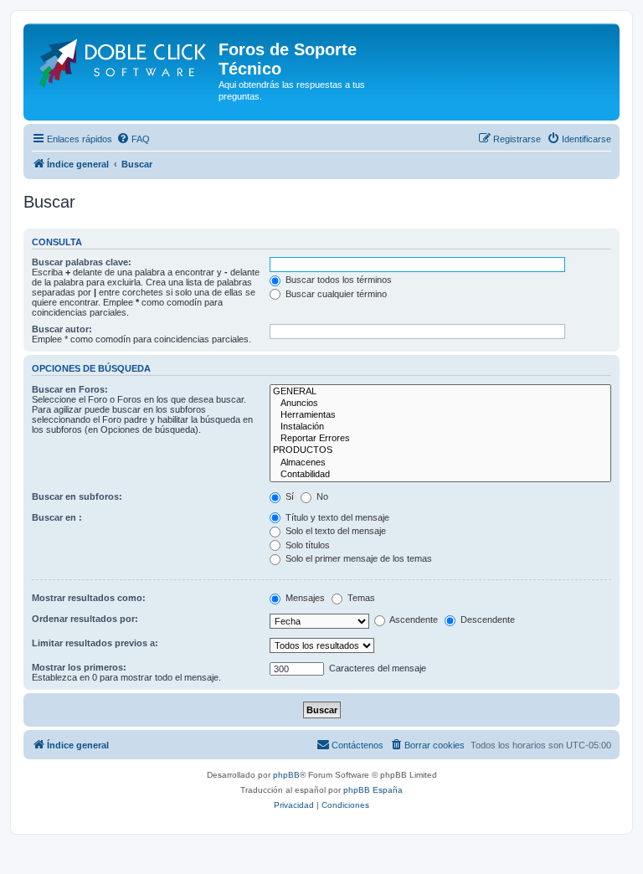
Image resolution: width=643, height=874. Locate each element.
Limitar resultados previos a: (95, 643)
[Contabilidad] (440, 475)
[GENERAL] (440, 392)
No (321, 496)
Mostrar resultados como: (89, 598)
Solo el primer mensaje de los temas (357, 558)
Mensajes (304, 598)
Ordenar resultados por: (85, 619)
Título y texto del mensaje (336, 517)
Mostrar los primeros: (79, 667)
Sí (288, 496)
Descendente (486, 619)
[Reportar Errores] (440, 439)
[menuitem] (133, 139)
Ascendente (413, 619)
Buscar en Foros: (70, 389)
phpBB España (373, 789)
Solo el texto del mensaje (334, 531)
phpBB (286, 774)
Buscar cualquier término (335, 294)
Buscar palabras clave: (81, 262)
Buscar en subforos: (77, 496)
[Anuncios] (440, 403)
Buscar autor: (62, 329)
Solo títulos (306, 545)
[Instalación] (440, 427)
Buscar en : (57, 517)
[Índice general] (123, 60)
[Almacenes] (440, 463)
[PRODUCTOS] (440, 450)
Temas (360, 598)
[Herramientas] (440, 415)
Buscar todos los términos (337, 280)
